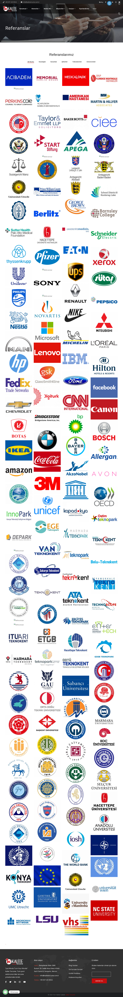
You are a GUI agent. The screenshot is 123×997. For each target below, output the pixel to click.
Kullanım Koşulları (75, 977)
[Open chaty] (5, 992)
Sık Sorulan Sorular (76, 969)
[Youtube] (24, 982)
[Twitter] (10, 982)
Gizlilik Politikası (74, 973)
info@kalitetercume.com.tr (31, 2)
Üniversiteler (91, 62)
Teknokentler (77, 62)
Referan (55, 55)
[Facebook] (6, 982)
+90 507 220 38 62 (11, 2)
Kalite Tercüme (70, 995)
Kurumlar (54, 62)
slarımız (68, 55)
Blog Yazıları (73, 965)
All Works (30, 62)
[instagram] (20, 982)
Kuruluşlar (42, 62)
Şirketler (65, 62)
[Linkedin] (15, 982)
